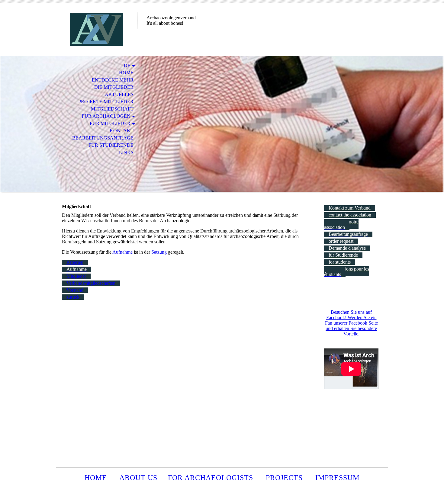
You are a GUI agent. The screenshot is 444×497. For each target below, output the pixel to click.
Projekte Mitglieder (106, 101)
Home (126, 72)
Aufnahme (122, 252)
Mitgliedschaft (112, 108)
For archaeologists (210, 478)
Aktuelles (119, 94)
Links (126, 152)
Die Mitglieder (114, 87)
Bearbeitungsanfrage (103, 137)
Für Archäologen (106, 116)
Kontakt (122, 130)
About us (139, 478)
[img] (96, 29)
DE (127, 65)
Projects (284, 478)
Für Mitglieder (110, 123)
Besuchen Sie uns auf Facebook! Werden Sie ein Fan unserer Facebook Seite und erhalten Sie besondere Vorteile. (351, 322)
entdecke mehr (113, 79)
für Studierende (111, 145)
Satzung (159, 252)
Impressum (337, 478)
